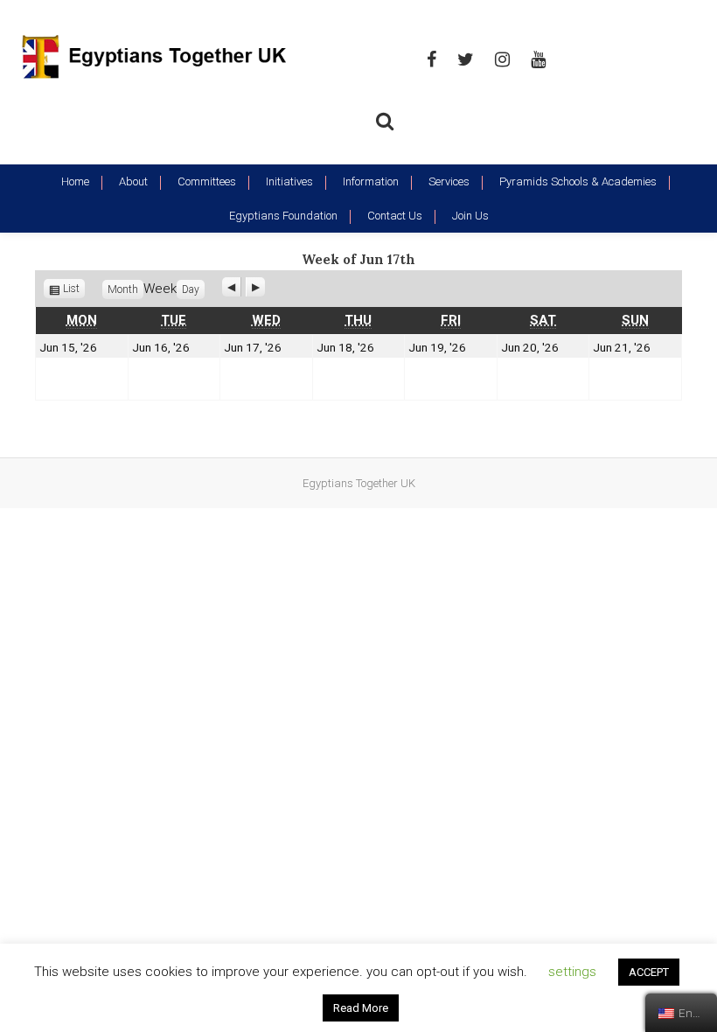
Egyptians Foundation (283, 215)
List (73, 289)
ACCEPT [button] (649, 972)
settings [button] (572, 972)
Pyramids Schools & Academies (578, 181)
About (133, 181)
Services (449, 181)
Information (371, 181)
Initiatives (289, 181)
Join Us (470, 215)
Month (123, 289)
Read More (360, 1008)
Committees (207, 181)
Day (190, 289)
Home (75, 181)
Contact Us (394, 215)
